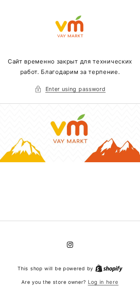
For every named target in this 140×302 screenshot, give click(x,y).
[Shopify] (108, 268)
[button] (70, 89)
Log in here (103, 282)
